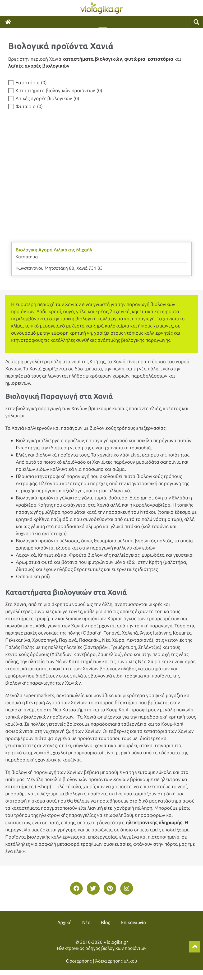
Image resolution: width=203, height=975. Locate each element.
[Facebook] (76, 888)
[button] (102, 22)
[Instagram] (126, 888)
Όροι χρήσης (79, 961)
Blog (105, 922)
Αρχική (64, 922)
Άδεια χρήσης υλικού (116, 961)
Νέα (86, 922)
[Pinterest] (110, 888)
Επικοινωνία (133, 922)
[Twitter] (93, 888)
